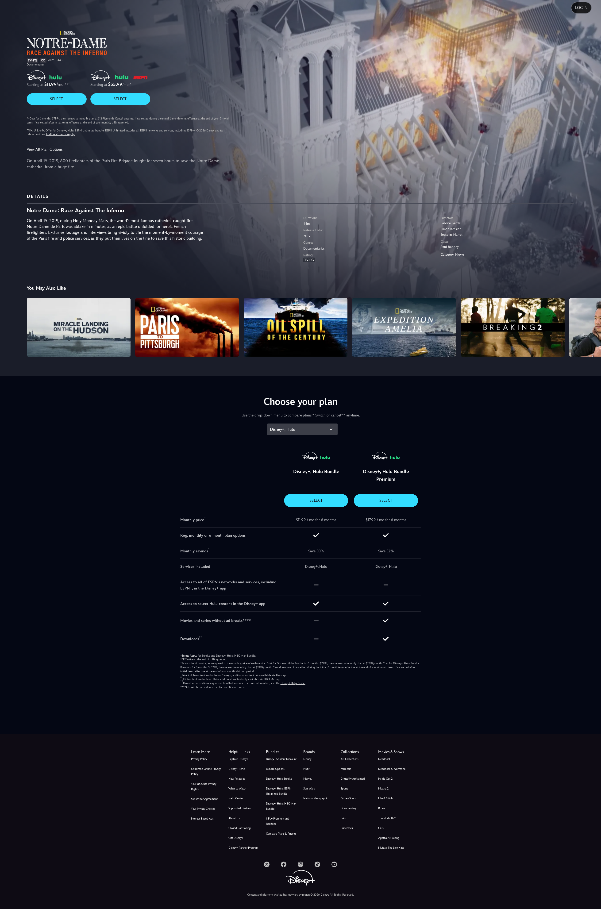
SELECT (56, 99)
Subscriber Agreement (204, 799)
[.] (267, 864)
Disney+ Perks (236, 768)
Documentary (348, 808)
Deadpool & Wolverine (391, 768)
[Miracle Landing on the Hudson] (79, 327)
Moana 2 (383, 788)
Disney (307, 759)
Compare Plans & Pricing (281, 833)
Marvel (307, 778)
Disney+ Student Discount (281, 759)
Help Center (235, 798)
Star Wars (309, 788)
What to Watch (237, 788)
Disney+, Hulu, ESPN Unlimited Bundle (278, 791)
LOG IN (581, 7)
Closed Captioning (239, 828)
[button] (244, 751)
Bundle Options (275, 768)
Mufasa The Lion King (391, 847)
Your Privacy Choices (203, 808)
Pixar (306, 768)
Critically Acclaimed (353, 778)
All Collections (349, 759)
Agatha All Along (388, 838)
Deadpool (384, 759)
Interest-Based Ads (202, 818)
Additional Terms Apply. (60, 134)
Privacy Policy (199, 759)
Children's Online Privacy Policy (206, 771)
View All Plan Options (44, 149)
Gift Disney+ (235, 838)
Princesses (347, 828)
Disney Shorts (349, 798)
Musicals (346, 768)
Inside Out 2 (385, 778)
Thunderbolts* (387, 818)
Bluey (381, 808)
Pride (344, 818)
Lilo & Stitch (385, 798)
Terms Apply (189, 655)
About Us (234, 818)
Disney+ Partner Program (243, 847)
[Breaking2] (512, 327)
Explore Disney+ (238, 759)
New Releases (236, 778)
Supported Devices (239, 808)
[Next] (592, 326)
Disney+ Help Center (293, 683)
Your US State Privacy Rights (203, 786)
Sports (344, 788)
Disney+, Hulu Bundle (279, 778)
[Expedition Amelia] (404, 327)
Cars (381, 828)
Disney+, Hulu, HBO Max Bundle (281, 806)
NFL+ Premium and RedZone (277, 821)
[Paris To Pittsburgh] (187, 327)
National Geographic (315, 798)
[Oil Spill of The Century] (295, 327)
